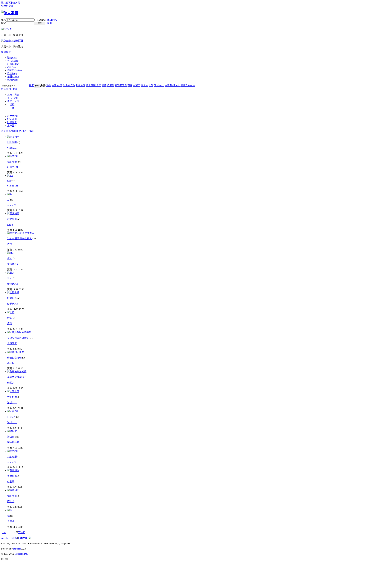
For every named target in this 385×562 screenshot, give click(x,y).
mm (9, 180)
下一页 (21, 532)
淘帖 (14, 70)
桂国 (59, 85)
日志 (12, 73)
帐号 (3, 20)
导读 (12, 60)
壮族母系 (12, 298)
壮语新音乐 (121, 85)
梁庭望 (110, 85)
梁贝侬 (10, 436)
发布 (9, 94)
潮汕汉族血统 (187, 85)
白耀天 (136, 85)
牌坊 (104, 85)
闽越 (156, 85)
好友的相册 (13, 116)
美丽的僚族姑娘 (15, 377)
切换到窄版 (7, 6)
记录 (12, 79)
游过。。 (12, 402)
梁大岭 (144, 85)
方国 (98, 85)
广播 (13, 64)
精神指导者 (13, 442)
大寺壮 (10, 521)
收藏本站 (15, 2)
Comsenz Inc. (21, 554)
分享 (16, 101)
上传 (9, 98)
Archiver (5, 538)
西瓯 (130, 85)
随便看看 (12, 122)
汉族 (72, 85)
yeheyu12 (12, 147)
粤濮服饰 (12, 476)
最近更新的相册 (9, 131)
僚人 (161, 85)
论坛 (12, 57)
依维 (9, 244)
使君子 (10, 481)
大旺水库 (12, 397)
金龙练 (66, 85)
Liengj (10, 224)
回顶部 (4, 559)
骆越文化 (175, 85)
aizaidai (10, 363)
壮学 (151, 85)
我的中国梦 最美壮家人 (19, 238)
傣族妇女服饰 (14, 357)
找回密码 (52, 20)
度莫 (9, 323)
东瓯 (54, 85)
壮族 (9, 318)
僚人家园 (91, 85)
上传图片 (12, 125)
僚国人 (10, 382)
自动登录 (41, 20)
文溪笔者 (12, 343)
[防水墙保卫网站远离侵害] (30, 538)
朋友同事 (12, 142)
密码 (3, 23)
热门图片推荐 (26, 131)
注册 (49, 23)
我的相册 (12, 119)
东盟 (167, 85)
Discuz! (17, 548)
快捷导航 (6, 52)
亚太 (9, 278)
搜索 (31, 85)
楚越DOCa (12, 264)
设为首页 (6, 2)
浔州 (48, 85)
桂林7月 (11, 417)
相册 (13, 76)
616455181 (12, 167)
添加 (9, 101)
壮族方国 (80, 85)
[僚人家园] (9, 13)
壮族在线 (22, 538)
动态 (12, 67)
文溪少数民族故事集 (18, 338)
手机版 (13, 538)
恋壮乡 (10, 501)
